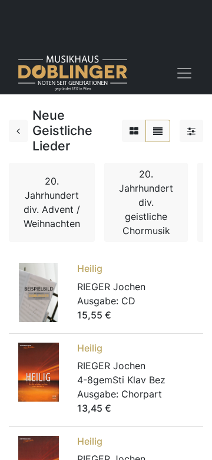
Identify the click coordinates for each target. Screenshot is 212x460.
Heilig (89, 268)
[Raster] (134, 131)
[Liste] (157, 131)
